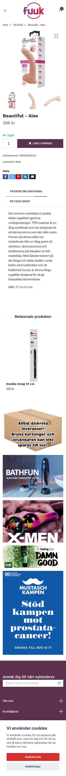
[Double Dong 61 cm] (33, 355)
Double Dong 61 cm (20, 384)
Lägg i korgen (42, 143)
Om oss (8, 700)
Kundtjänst (10, 711)
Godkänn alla (33, 756)
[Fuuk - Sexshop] (34, 10)
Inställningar (33, 766)
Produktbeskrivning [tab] (26, 191)
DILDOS (18, 24)
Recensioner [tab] (20, 201)
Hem (5, 24)
